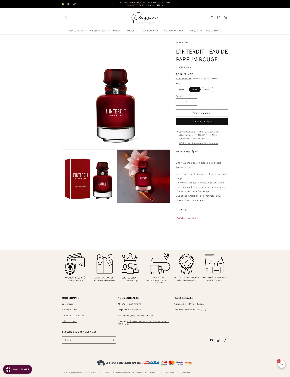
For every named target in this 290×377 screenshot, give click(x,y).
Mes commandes (69, 309)
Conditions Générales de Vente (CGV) (190, 309)
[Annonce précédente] (113, 4)
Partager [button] (183, 209)
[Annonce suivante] (177, 4)
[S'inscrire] (113, 340)
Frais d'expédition (184, 78)
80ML (207, 89)
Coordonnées (185, 372)
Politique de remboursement (98, 372)
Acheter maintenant (202, 121)
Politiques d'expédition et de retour (189, 304)
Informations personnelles (73, 315)
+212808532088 (134, 304)
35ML (183, 90)
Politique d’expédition (168, 372)
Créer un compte (69, 321)
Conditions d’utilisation (147, 372)
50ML (194, 89)
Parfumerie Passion (76, 372)
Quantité (180, 96)
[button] (65, 17)
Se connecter (67, 304)
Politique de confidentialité (123, 372)
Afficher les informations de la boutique (198, 143)
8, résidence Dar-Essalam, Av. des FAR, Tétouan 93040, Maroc (143, 322)
